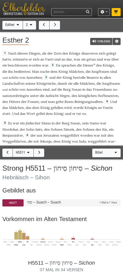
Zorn (57, 53)
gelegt (111, 53)
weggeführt (69, 135)
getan (91, 59)
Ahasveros (89, 53)
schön (14, 77)
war (16, 123)
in (83, 89)
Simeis (69, 129)
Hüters (14, 101)
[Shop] (116, 12)
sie (4, 65)
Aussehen (34, 77)
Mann (46, 123)
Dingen (34, 53)
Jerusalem (51, 135)
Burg (67, 89)
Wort (31, 113)
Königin (90, 107)
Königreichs (46, 83)
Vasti (49, 59)
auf (53, 89)
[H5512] (39, 153)
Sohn (30, 129)
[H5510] (7, 153)
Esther (10, 25)
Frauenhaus (102, 89)
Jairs (38, 129)
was (77, 59)
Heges (65, 95)
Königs (74, 53)
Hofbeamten (108, 95)
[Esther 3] (55, 25)
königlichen (87, 95)
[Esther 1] (44, 25)
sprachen (68, 65)
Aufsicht (52, 95)
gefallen (57, 107)
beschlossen (18, 65)
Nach (12, 53)
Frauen (33, 101)
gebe (60, 101)
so (84, 113)
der (33, 135)
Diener (88, 65)
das (28, 107)
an (100, 107)
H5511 (21, 152)
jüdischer (33, 123)
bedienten (22, 71)
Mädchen (76, 71)
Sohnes (57, 129)
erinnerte (20, 59)
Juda (82, 141)
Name (94, 123)
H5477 (13, 203)
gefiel (40, 113)
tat (78, 113)
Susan (77, 89)
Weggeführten (14, 141)
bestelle (79, 77)
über (115, 59)
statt (6, 113)
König (63, 71)
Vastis (108, 107)
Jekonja (46, 141)
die (30, 141)
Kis (104, 129)
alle (76, 83)
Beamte (93, 77)
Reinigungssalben (88, 101)
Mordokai (10, 129)
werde (78, 107)
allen (107, 77)
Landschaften (13, 83)
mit (104, 135)
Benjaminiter (12, 135)
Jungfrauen (100, 71)
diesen (22, 53)
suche (45, 71)
